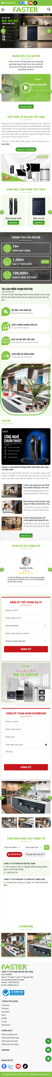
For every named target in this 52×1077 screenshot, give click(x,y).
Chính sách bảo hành (10, 1041)
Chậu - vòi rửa (38, 218)
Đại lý (4, 1015)
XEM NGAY (13, 223)
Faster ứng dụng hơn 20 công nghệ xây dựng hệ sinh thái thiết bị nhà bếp (36, 520)
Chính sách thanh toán (10, 1038)
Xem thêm (5, 144)
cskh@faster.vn (9, 3)
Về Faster (5, 1009)
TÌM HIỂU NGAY (26, 107)
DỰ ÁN (4, 1018)
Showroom (6, 1025)
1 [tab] (22, 46)
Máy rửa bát (13, 218)
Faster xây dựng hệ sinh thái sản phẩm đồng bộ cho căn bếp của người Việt (36, 487)
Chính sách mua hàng (10, 1044)
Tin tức (4, 1022)
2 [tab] (26, 46)
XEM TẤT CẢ (26, 536)
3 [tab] (29, 46)
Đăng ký (45, 262)
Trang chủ (5, 1005)
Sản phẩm (6, 1012)
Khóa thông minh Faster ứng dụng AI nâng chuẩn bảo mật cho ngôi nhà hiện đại (36, 503)
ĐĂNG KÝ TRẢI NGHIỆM (26, 149)
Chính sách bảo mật (9, 1034)
